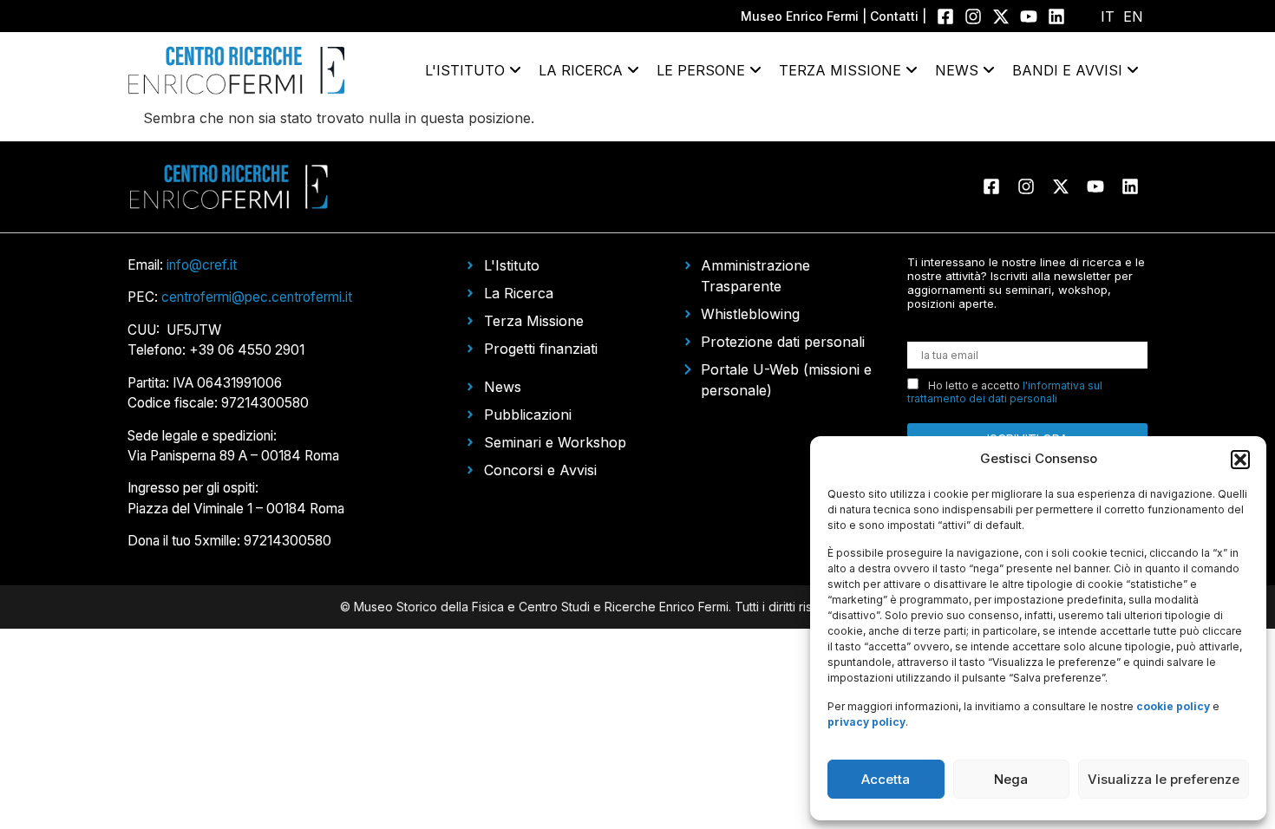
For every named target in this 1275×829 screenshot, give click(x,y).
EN (1133, 16)
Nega (1011, 779)
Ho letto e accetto (1004, 392)
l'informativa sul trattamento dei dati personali (1004, 392)
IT (1108, 16)
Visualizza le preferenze (1163, 779)
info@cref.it (202, 265)
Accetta (885, 779)
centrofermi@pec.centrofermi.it (256, 297)
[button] (1240, 459)
